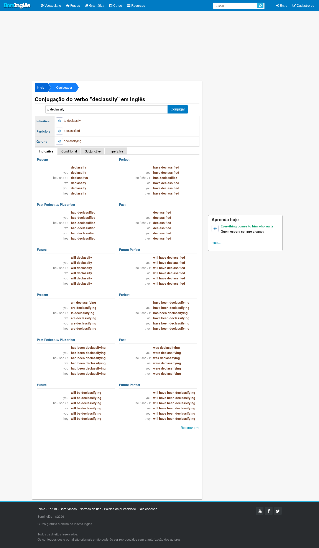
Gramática (96, 5)
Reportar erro (190, 427)
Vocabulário (52, 5)
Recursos (137, 5)
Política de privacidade (120, 508)
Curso (117, 5)
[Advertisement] (159, 45)
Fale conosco (147, 508)
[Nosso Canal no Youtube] (259, 511)
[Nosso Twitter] (278, 511)
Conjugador (64, 87)
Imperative (116, 151)
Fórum (52, 508)
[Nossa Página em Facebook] (269, 511)
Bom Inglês (17, 6)
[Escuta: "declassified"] (59, 131)
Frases (74, 5)
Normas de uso (90, 508)
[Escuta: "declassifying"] (59, 141)
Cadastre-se (305, 5)
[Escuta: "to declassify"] (59, 120)
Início (40, 87)
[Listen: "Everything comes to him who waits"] (215, 228)
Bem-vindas (68, 508)
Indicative (46, 151)
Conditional (69, 151)
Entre (283, 5)
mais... (216, 242)
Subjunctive (93, 151)
